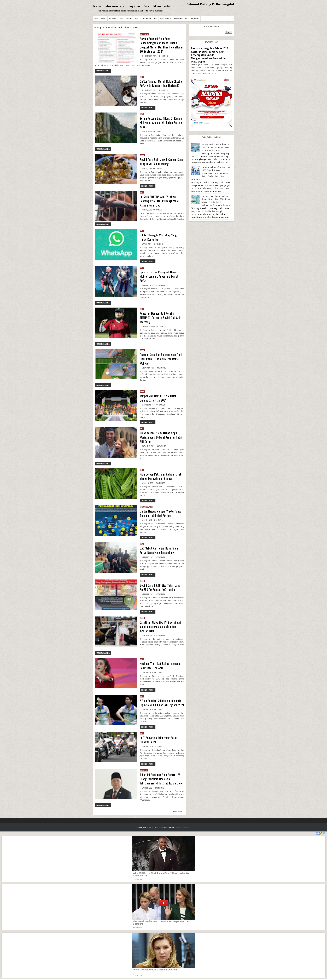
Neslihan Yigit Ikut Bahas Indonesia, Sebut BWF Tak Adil (160, 665)
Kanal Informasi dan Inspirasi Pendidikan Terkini (133, 6)
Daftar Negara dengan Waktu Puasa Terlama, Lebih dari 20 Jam (160, 513)
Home (96, 18)
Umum (142, 155)
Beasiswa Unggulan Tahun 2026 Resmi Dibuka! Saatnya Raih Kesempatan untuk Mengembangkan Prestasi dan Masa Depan (209, 55)
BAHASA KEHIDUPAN (181, 18)
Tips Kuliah (146, 18)
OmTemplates (157, 827)
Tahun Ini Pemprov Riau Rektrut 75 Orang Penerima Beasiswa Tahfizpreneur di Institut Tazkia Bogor (162, 778)
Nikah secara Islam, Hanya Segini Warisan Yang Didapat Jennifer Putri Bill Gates (161, 437)
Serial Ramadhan (146, 507)
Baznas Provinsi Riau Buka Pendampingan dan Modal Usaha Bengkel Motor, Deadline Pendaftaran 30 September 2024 (161, 45)
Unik (141, 77)
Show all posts (131, 27)
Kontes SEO (195, 18)
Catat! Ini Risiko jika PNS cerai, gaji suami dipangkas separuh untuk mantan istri (161, 626)
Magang (129, 18)
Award (103, 18)
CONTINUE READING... (103, 70)
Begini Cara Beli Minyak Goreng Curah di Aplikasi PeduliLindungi (162, 161)
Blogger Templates (183, 827)
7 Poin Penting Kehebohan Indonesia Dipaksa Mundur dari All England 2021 (162, 702)
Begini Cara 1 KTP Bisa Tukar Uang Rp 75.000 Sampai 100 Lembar (160, 587)
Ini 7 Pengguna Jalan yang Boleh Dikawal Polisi (158, 739)
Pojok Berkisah (165, 18)
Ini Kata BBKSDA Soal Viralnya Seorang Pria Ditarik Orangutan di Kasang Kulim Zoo (159, 200)
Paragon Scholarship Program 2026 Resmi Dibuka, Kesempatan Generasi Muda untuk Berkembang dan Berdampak (211, 173)
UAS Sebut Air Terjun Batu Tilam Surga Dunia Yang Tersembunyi (159, 550)
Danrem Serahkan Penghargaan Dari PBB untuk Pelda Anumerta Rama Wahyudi (161, 358)
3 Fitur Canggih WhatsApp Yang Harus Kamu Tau (158, 237)
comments (163, 56)
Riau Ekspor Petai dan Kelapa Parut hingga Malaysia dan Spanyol (160, 476)
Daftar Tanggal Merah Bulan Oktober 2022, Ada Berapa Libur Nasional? (161, 83)
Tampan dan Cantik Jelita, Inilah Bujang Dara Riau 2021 (158, 398)
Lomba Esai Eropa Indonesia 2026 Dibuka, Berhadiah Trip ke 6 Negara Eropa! (215, 147)
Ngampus (143, 770)
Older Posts (177, 812)
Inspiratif (144, 34)
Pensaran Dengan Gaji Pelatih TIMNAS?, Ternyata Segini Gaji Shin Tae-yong (160, 317)
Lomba (121, 18)
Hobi (155, 18)
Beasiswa (112, 18)
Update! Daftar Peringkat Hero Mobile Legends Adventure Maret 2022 (159, 276)
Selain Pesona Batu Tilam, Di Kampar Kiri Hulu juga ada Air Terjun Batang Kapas (161, 122)
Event (137, 18)
